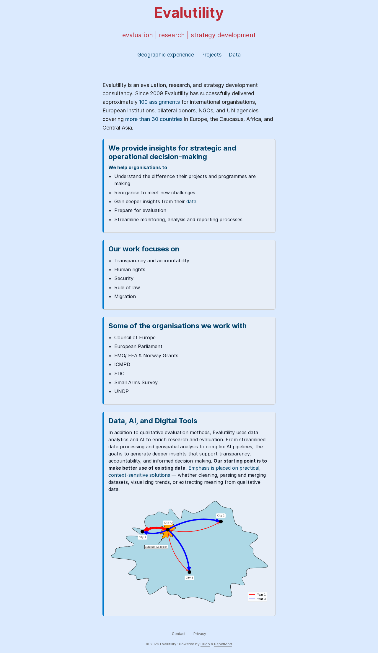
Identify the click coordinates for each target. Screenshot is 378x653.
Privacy (199, 633)
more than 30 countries (154, 119)
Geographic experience (165, 54)
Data (235, 54)
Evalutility (189, 12)
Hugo (205, 644)
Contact (178, 633)
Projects (211, 54)
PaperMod (223, 644)
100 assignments (159, 102)
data (191, 201)
